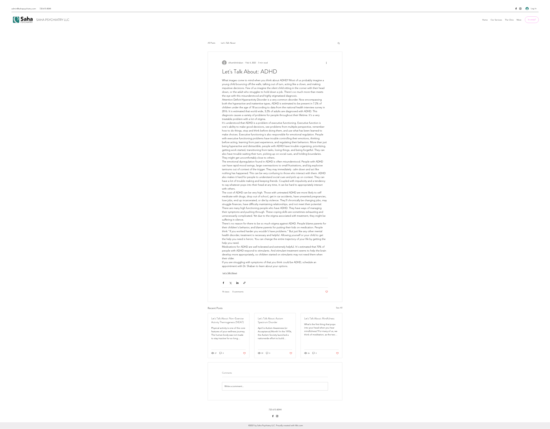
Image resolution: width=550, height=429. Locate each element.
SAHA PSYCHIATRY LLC (52, 19)
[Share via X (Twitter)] (230, 282)
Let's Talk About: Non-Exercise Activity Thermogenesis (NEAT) (227, 320)
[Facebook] (516, 8)
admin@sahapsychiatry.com (23, 8)
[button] (338, 43)
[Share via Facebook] (223, 282)
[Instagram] (520, 8)
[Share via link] (244, 282)
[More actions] (326, 62)
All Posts (211, 43)
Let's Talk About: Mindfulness (319, 318)
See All (339, 307)
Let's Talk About (228, 43)
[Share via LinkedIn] (237, 282)
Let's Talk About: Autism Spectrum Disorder (270, 320)
